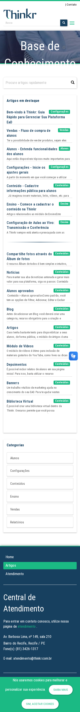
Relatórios (17, 522)
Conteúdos (17, 484)
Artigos (11, 565)
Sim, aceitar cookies (40, 704)
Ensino (14, 496)
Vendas (15, 509)
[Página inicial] (20, 13)
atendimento (27, 626)
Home (10, 557)
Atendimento (15, 574)
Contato (72, 4)
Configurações (20, 471)
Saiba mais (60, 689)
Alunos (14, 458)
